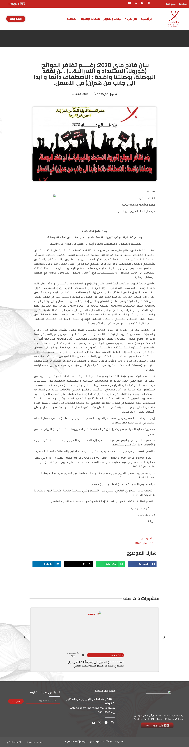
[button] (142, 564)
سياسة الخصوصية (35, 742)
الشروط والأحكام (14, 742)
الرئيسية (146, 18)
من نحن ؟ (131, 18)
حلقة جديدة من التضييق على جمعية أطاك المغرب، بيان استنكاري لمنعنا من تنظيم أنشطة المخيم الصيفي (95, 664)
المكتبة (72, 18)
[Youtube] (130, 3)
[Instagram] (148, 3)
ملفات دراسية (90, 18)
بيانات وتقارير (112, 18)
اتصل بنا (183, 4)
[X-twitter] (136, 3)
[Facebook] (142, 3)
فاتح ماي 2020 (144, 543)
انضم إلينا (171, 4)
